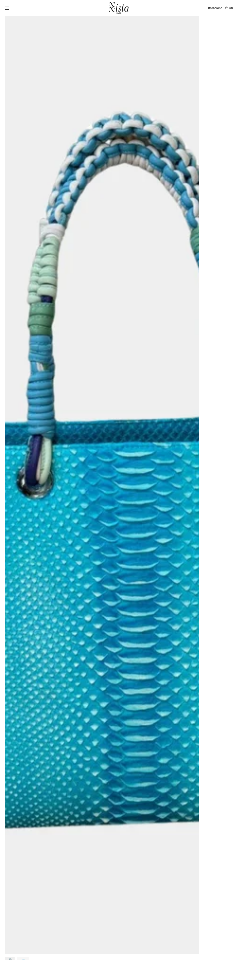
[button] (7, 8)
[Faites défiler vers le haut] (230, 953)
